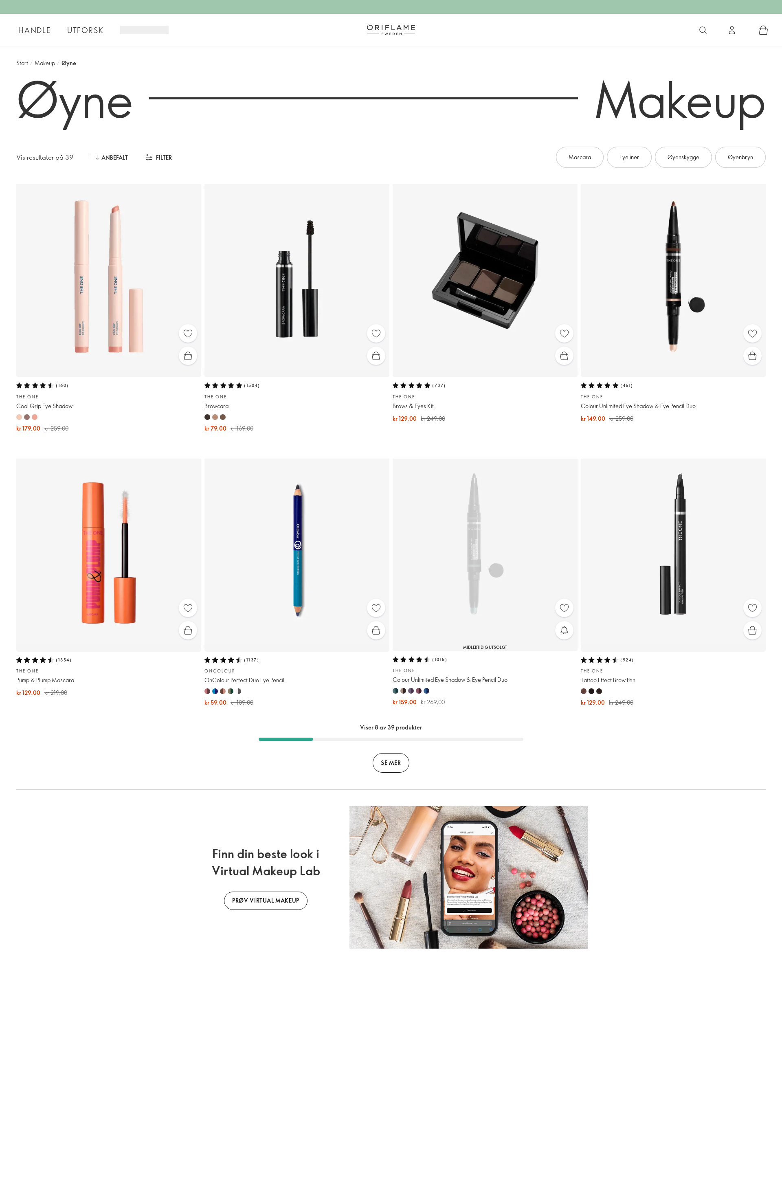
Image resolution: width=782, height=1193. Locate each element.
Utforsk (85, 30)
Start (22, 63)
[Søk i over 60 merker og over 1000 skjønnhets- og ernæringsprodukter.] (703, 30)
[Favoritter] (188, 333)
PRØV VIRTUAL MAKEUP (265, 900)
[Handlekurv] (763, 30)
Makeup (45, 63)
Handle (34, 30)
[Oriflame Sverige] (391, 29)
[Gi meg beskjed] (564, 630)
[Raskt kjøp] (188, 356)
